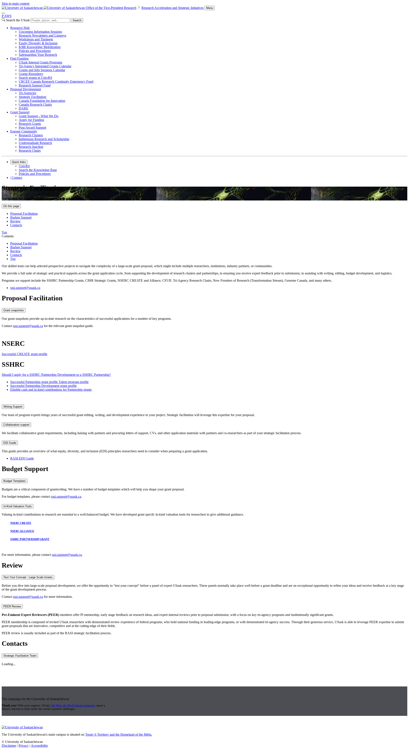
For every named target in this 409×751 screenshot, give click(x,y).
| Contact (16, 177)
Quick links (19, 162)
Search (77, 20)
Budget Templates (14, 481)
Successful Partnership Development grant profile (43, 386)
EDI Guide (9, 442)
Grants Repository (31, 74)
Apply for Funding (31, 120)
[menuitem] (208, 41)
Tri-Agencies (27, 93)
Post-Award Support (32, 127)
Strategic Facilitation (32, 97)
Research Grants (30, 123)
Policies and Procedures (35, 51)
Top (13, 259)
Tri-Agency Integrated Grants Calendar (45, 66)
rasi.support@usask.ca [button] (25, 288)
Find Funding (19, 58)
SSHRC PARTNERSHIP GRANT (29, 539)
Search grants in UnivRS (35, 77)
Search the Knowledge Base (38, 170)
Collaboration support (16, 424)
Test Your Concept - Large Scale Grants (28, 577)
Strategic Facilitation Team (19, 655)
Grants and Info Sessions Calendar (42, 70)
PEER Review (12, 606)
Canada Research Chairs (35, 104)
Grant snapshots (13, 310)
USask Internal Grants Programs (40, 62)
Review (15, 221)
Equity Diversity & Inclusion (38, 43)
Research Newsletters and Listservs (42, 35)
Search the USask (18, 20)
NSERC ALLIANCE (22, 531)
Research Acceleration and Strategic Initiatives (172, 8)
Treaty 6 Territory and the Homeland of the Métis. (118, 734)
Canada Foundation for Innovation (42, 100)
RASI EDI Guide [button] (22, 458)
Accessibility (39, 745)
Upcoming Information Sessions (40, 31)
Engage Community (23, 131)
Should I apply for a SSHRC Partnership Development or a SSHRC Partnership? (56, 374)
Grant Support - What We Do (38, 116)
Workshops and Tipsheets (36, 39)
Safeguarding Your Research (38, 54)
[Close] (3, 13)
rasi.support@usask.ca (28, 326)
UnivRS (24, 166)
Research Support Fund (34, 85)
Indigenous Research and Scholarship (44, 139)
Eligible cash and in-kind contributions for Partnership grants (51, 389)
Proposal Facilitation (24, 213)
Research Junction (31, 146)
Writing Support (12, 406)
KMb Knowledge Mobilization (39, 47)
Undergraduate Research (35, 143)
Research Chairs (30, 150)
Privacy (24, 745)
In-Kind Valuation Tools (17, 506)
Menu (209, 8)
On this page (11, 206)
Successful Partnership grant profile (34, 382)
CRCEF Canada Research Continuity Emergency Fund (56, 81)
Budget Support (21, 217)
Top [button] (4, 232)
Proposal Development (25, 89)
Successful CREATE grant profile (24, 354)
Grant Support (19, 112)
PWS (7, 16)
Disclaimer (9, 745)
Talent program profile (74, 382)
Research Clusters (31, 135)
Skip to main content (15, 3)
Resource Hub (20, 28)
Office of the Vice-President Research (111, 8)
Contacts (16, 225)
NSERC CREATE (20, 523)
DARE (23, 108)
